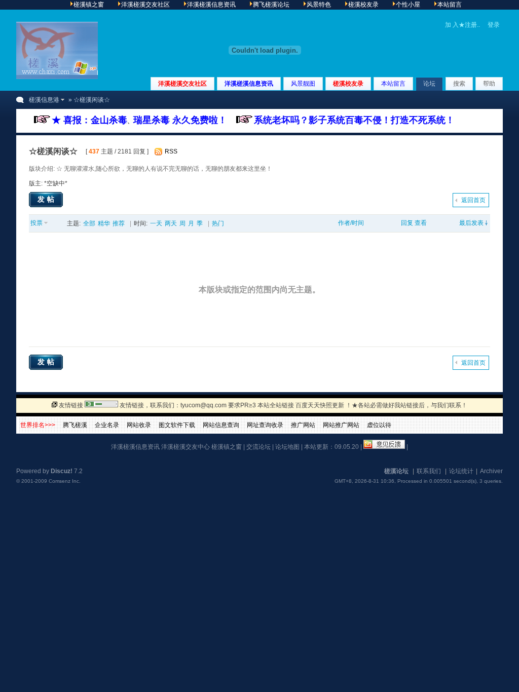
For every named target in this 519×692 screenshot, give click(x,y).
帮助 (489, 83)
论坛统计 (461, 471)
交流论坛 (258, 446)
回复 (407, 222)
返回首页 (473, 200)
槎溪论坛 (396, 471)
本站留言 (393, 83)
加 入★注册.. (462, 24)
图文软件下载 (177, 425)
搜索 (459, 83)
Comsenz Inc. (65, 481)
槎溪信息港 (44, 99)
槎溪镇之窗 (226, 446)
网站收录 (139, 425)
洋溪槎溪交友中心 (185, 446)
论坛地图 (287, 446)
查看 (421, 222)
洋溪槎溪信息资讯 (249, 83)
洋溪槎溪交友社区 (182, 83)
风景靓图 (303, 83)
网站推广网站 (341, 425)
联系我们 (429, 471)
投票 (36, 222)
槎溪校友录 (348, 83)
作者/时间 (351, 222)
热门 (218, 223)
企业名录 (107, 425)
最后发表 (471, 222)
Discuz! (61, 471)
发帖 (47, 199)
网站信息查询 (221, 425)
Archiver (491, 471)
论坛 (429, 83)
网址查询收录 (265, 425)
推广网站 (303, 425)
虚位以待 (379, 425)
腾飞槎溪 (75, 425)
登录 (494, 24)
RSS (171, 151)
